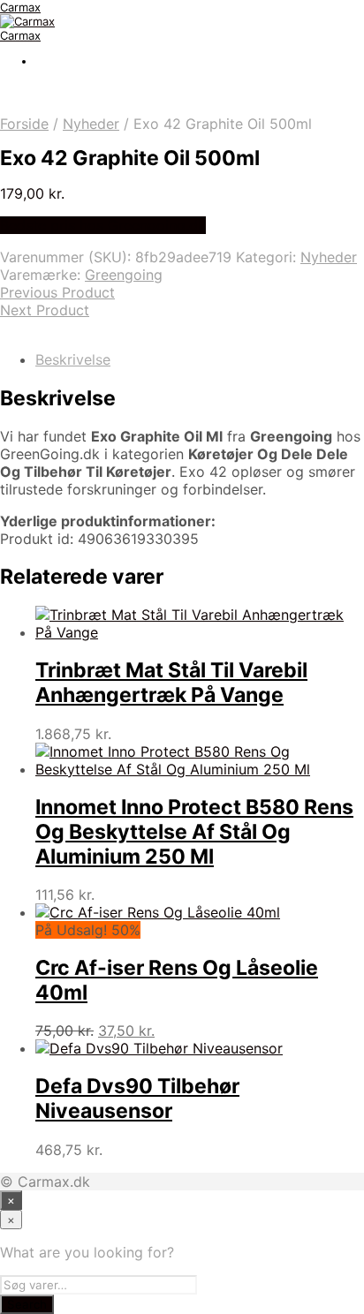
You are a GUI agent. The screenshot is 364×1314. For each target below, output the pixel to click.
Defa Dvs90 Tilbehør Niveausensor (137, 1098)
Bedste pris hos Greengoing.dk (103, 225)
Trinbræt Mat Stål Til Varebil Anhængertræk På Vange (171, 682)
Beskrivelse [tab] (72, 359)
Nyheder (91, 123)
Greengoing (124, 274)
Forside (24, 123)
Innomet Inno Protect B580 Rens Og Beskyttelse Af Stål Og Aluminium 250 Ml (194, 832)
